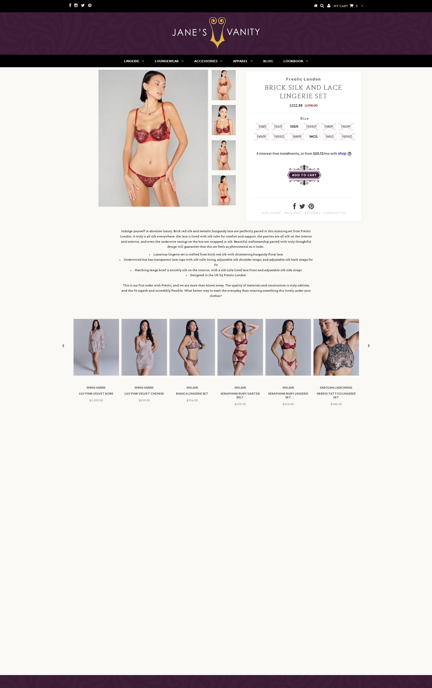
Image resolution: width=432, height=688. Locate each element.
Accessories (206, 61)
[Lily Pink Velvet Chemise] (144, 374)
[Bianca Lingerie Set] (192, 374)
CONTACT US (335, 213)
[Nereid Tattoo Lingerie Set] (336, 374)
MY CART (346, 6)
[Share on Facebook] (294, 207)
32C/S (278, 126)
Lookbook (293, 61)
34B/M (328, 126)
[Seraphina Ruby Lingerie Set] (288, 374)
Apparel (240, 61)
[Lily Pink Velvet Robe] (96, 374)
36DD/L (347, 136)
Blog (268, 61)
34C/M (345, 126)
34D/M (261, 136)
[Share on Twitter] (302, 207)
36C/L (313, 136)
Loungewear (167, 61)
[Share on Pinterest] (311, 207)
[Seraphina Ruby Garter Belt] (240, 374)
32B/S (262, 126)
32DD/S (311, 126)
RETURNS (312, 213)
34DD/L (279, 136)
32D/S (294, 126)
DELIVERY (292, 213)
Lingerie (131, 61)
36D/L (330, 136)
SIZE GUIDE (271, 213)
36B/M (297, 136)
